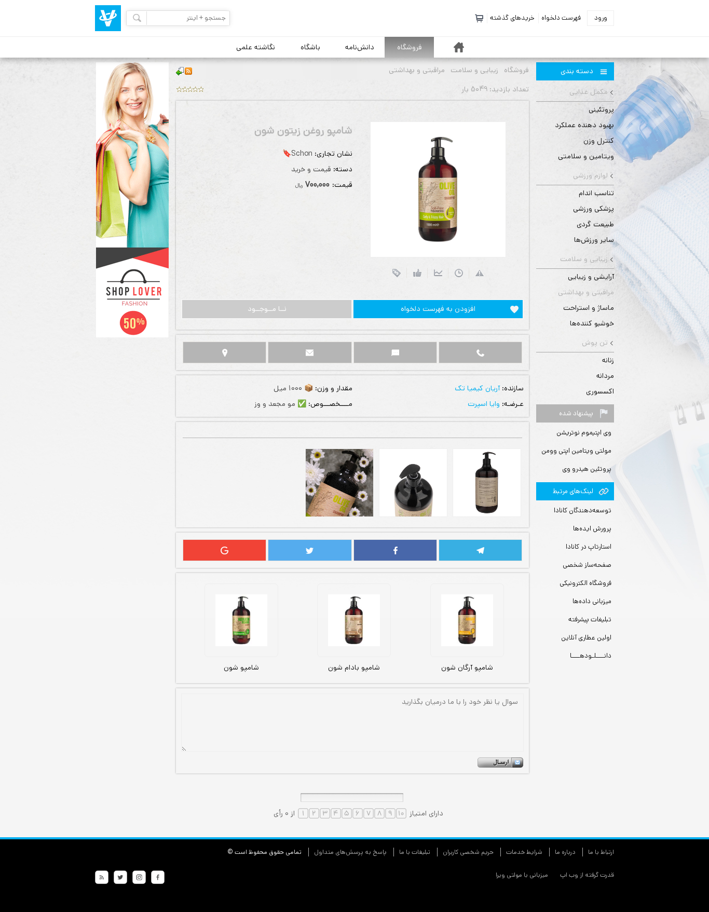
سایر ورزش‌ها (594, 240)
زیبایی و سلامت (584, 259)
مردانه (605, 376)
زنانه (608, 360)
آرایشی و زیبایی (591, 276)
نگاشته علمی (255, 47)
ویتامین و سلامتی (586, 156)
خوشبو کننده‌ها (592, 323)
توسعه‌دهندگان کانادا (582, 510)
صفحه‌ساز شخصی (587, 565)
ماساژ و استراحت (588, 308)
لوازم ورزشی (590, 175)
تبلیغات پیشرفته (589, 619)
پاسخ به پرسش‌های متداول (350, 852)
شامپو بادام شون (354, 667)
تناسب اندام (596, 193)
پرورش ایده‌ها (592, 529)
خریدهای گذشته (512, 18)
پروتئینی (601, 109)
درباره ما (565, 852)
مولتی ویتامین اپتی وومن (576, 451)
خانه (459, 47)
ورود (600, 18)
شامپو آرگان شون (467, 667)
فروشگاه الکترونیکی (585, 583)
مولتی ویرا (509, 874)
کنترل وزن (598, 140)
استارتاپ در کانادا (588, 547)
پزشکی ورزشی (593, 208)
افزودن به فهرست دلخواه (438, 309)
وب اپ (568, 874)
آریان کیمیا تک (477, 388)
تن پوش (595, 342)
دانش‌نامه (359, 47)
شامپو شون (241, 667)
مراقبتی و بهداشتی (586, 292)
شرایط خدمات (524, 852)
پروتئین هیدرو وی (586, 469)
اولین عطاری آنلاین (586, 638)
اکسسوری (600, 391)
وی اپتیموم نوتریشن (583, 433)
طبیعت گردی (595, 224)
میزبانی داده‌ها (591, 601)
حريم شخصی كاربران (468, 852)
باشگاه (310, 47)
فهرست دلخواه (561, 18)
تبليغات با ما (414, 852)
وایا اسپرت (484, 404)
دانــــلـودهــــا (590, 656)
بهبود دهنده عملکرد (584, 125)
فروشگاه (409, 47)
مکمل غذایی (588, 92)
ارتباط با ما (601, 852)
